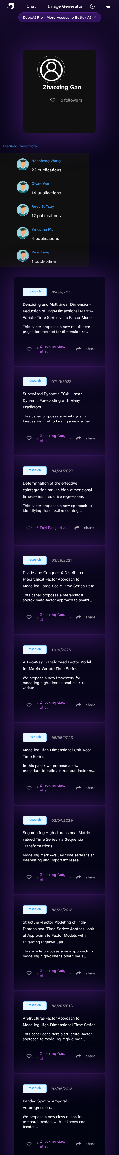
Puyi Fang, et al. (53, 527)
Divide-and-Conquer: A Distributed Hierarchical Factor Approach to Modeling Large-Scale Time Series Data (58, 579)
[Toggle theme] (92, 6)
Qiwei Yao (40, 183)
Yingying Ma (43, 229)
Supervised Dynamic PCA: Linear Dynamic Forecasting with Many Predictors (52, 400)
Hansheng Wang (46, 160)
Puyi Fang (40, 252)
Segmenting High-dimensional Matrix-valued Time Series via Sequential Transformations (57, 839)
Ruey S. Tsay (43, 206)
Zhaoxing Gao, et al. (52, 349)
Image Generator (65, 6)
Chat (31, 6)
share (90, 348)
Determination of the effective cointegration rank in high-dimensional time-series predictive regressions (57, 489)
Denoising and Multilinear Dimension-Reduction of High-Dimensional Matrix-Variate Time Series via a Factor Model (58, 311)
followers (71, 100)
